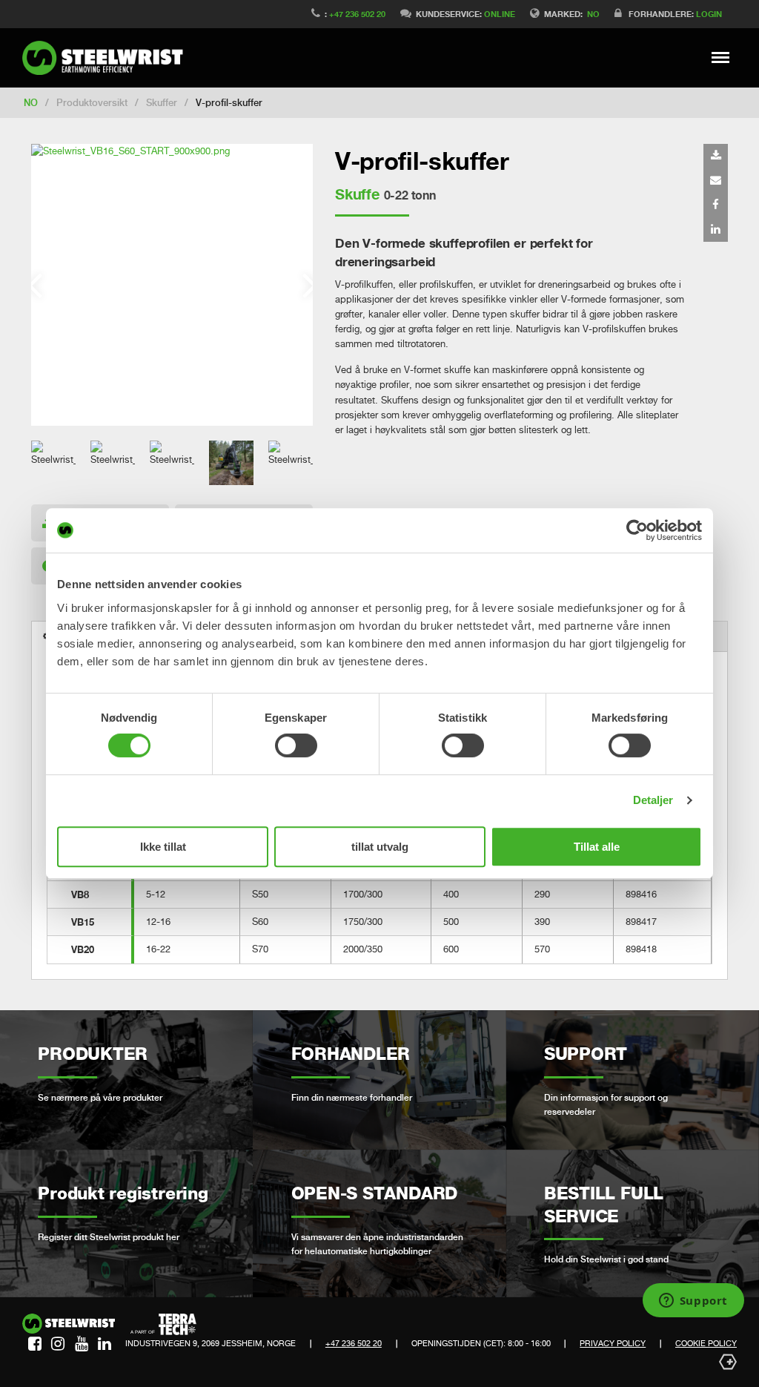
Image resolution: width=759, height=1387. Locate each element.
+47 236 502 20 (357, 14)
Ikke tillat (163, 846)
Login (709, 14)
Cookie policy (706, 1343)
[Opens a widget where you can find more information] (693, 1301)
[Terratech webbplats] (163, 1325)
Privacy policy (613, 1343)
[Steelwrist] (107, 58)
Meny (721, 57)
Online (499, 14)
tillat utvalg (379, 846)
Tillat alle (597, 846)
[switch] (296, 745)
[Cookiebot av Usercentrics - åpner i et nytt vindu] (637, 530)
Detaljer (653, 800)
